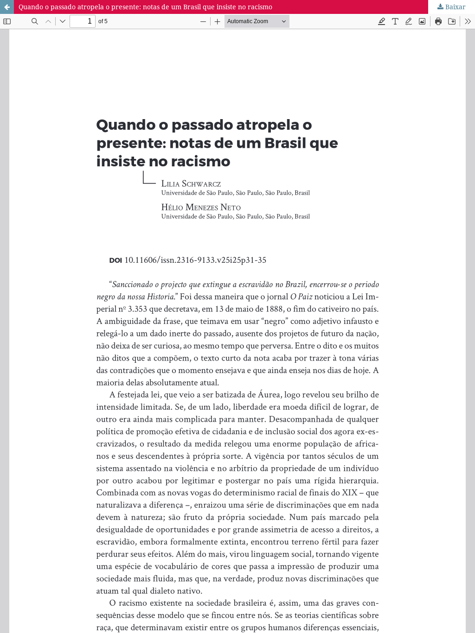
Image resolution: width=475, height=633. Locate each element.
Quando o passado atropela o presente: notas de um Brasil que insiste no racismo (145, 6)
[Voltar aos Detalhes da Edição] (7, 7)
